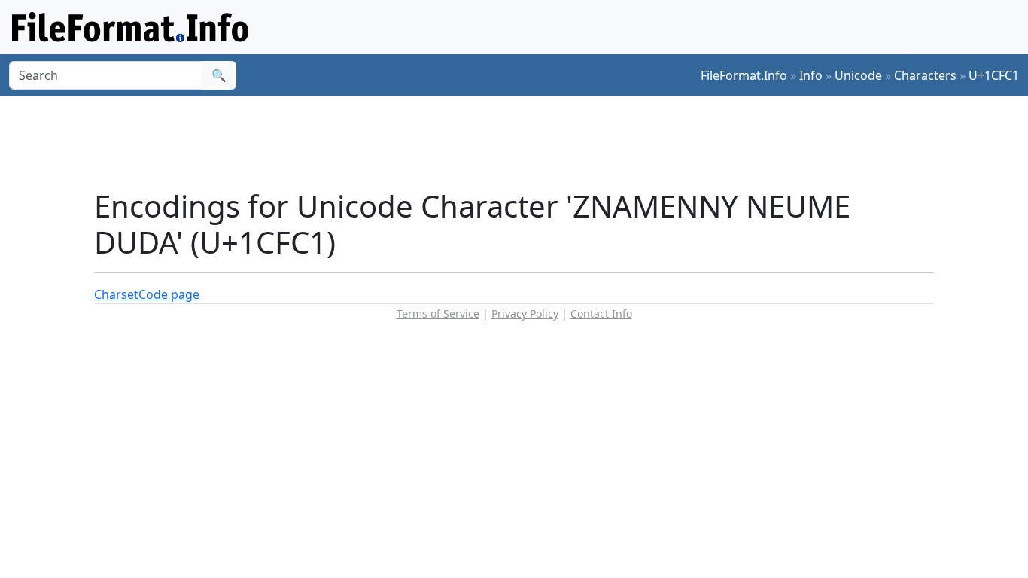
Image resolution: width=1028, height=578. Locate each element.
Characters (925, 75)
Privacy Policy (524, 313)
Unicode (858, 75)
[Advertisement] (523, 142)
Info (811, 75)
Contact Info (601, 313)
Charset (116, 294)
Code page (168, 294)
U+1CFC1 (994, 75)
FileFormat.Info (744, 75)
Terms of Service (438, 313)
